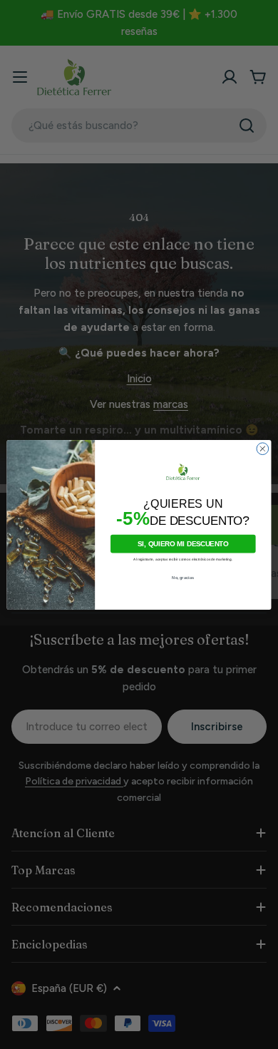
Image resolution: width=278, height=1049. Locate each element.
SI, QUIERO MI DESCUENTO (183, 543)
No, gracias (183, 577)
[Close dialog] (263, 448)
